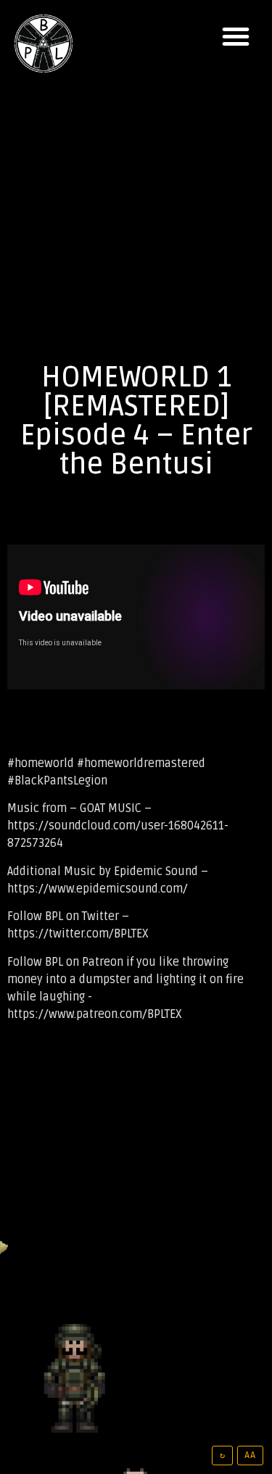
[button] (235, 36)
